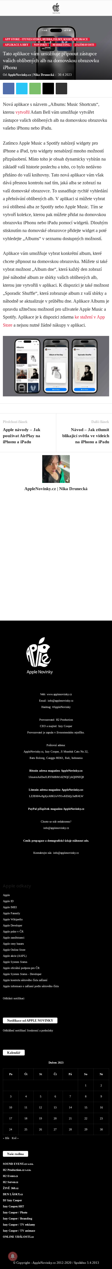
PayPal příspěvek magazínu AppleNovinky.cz (56, 808)
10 (10, 1107)
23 (101, 1118)
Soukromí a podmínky (40, 1030)
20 (55, 1118)
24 (10, 1129)
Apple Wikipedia (12, 919)
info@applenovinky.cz (60, 700)
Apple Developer (12, 925)
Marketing (61, 44)
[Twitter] (22, 88)
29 (85, 1129)
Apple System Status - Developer (22, 974)
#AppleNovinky (61, 707)
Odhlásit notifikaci (13, 998)
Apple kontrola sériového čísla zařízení (25, 980)
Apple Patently (11, 913)
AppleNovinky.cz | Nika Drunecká (31, 74)
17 (10, 1118)
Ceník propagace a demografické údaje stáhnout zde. (56, 840)
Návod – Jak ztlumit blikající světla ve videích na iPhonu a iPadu (85, 435)
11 (25, 1107)
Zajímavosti (84, 44)
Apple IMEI (10, 907)
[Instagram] (56, 497)
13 (55, 1107)
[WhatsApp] (35, 88)
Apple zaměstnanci (13, 937)
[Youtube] (90, 864)
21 (70, 1118)
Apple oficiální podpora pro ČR (21, 968)
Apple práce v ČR (13, 931)
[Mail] (56, 864)
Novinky (40, 44)
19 (40, 1118)
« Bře (6, 1138)
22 (85, 1118)
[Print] (61, 88)
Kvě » (15, 1138)
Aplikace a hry (16, 44)
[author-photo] (56, 469)
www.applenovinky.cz (59, 694)
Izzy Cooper (65, 726)
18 (25, 1118)
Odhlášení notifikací (14, 1030)
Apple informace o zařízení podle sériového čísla (31, 986)
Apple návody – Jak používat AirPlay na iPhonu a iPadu (21, 435)
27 (55, 1129)
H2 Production (64, 719)
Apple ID (8, 901)
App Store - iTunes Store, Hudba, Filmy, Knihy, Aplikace (46, 39)
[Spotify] (68, 864)
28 (70, 1129)
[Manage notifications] (12, 1256)
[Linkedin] (45, 864)
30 (101, 1129)
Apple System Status (15, 961)
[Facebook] (8, 88)
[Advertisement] (56, 559)
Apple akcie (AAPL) (14, 955)
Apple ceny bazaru (13, 943)
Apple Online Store (14, 949)
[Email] (48, 88)
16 (101, 1107)
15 (85, 1107)
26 (40, 1129)
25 (25, 1129)
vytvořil (23, 112)
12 (40, 1107)
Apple (6, 895)
